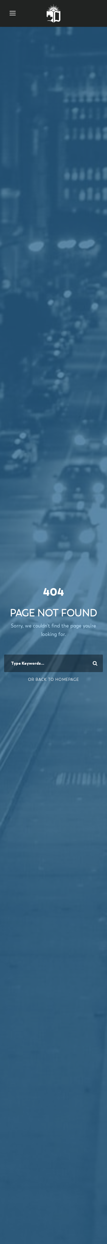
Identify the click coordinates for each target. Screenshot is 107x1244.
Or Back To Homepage (53, 679)
